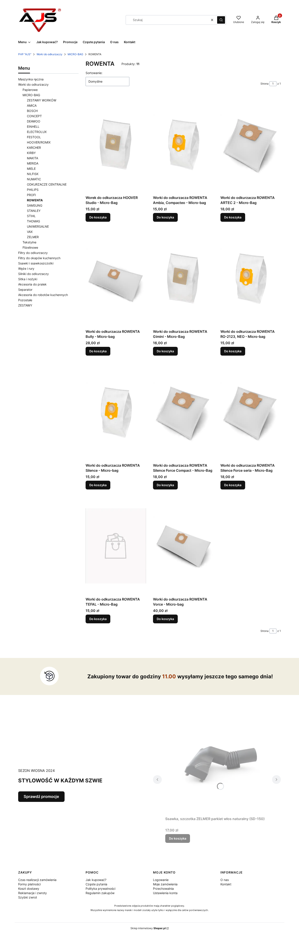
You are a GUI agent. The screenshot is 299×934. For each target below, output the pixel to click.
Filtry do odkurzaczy (33, 253)
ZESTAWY (25, 305)
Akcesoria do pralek (32, 284)
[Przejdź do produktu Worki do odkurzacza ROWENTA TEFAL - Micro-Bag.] (116, 545)
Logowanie (161, 880)
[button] (221, 20)
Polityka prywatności (100, 888)
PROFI (31, 195)
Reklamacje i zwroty (32, 893)
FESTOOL (34, 137)
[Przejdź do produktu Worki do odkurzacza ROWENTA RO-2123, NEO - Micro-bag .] (250, 278)
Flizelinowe (30, 247)
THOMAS (33, 221)
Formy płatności (29, 884)
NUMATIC (34, 179)
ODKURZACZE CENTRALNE (47, 184)
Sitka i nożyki (27, 279)
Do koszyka (98, 217)
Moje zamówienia (165, 884)
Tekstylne (29, 242)
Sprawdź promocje (41, 796)
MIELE (31, 168)
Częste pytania (96, 884)
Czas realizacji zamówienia (37, 880)
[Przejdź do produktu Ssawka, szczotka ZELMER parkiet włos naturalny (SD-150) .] (217, 765)
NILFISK (33, 174)
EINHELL (33, 126)
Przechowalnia (163, 888)
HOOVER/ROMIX (39, 142)
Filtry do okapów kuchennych (39, 258)
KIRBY (31, 153)
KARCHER (34, 147)
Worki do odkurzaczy (49, 54)
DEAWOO (33, 121)
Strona (264, 83)
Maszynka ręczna (31, 79)
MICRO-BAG (75, 54)
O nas (224, 880)
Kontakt (225, 884)
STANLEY (33, 211)
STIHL (31, 216)
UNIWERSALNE (38, 226)
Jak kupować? (96, 880)
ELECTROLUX (37, 132)
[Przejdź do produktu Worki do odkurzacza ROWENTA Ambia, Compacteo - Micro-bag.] (183, 144)
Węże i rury (26, 268)
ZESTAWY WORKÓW (41, 100)
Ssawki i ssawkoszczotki (35, 263)
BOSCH (32, 111)
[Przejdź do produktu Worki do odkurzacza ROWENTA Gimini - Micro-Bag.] (183, 278)
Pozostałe (25, 300)
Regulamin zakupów (100, 893)
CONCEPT (34, 116)
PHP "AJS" (24, 54)
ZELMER (33, 237)
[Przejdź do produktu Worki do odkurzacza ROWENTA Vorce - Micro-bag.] (183, 545)
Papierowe (30, 90)
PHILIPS (33, 189)
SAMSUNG (34, 205)
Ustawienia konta (165, 893)
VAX (30, 232)
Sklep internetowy (148, 928)
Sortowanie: (94, 73)
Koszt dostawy (28, 888)
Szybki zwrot (27, 897)
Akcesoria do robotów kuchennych (43, 295)
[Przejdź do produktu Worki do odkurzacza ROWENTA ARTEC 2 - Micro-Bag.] (250, 144)
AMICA (32, 105)
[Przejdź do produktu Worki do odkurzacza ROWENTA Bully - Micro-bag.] (116, 278)
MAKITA (32, 158)
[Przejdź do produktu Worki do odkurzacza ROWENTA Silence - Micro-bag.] (116, 412)
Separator (25, 289)
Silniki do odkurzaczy (33, 274)
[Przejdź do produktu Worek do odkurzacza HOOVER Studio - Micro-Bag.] (116, 144)
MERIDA (32, 163)
